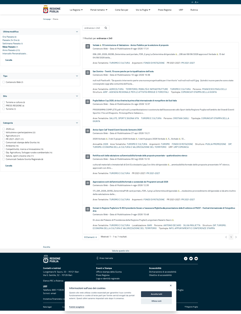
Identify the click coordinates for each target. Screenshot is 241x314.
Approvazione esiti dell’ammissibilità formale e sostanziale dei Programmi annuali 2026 (130, 182)
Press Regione (102, 275)
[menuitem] (121, 9)
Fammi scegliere (76, 307)
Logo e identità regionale (108, 278)
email (53, 293)
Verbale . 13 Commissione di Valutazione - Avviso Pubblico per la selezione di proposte (131, 45)
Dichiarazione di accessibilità (162, 271)
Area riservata (106, 258)
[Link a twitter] (191, 258)
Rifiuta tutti (156, 301)
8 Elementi (91, 238)
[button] (76, 9)
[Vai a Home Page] (51, 9)
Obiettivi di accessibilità (160, 275)
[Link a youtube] (196, 258)
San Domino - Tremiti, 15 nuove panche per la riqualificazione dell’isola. (123, 72)
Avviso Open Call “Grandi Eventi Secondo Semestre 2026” (117, 130)
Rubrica (59, 280)
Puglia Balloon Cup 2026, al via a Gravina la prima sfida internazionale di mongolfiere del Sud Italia (135, 101)
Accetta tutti (156, 294)
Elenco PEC (48, 280)
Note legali (47, 306)
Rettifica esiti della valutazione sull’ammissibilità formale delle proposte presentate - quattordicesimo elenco (140, 156)
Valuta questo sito (120, 250)
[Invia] (106, 28)
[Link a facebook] (185, 258)
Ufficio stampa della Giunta (109, 271)
